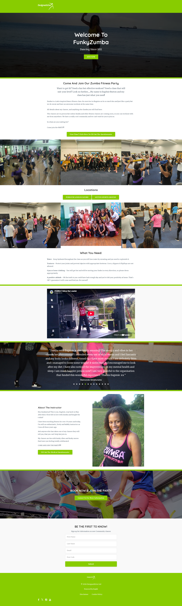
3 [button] (79, 371)
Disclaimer (84, 582)
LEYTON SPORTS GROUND (105, 197)
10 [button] (99, 371)
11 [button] (102, 371)
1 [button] (73, 371)
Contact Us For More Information (91, 486)
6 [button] (88, 371)
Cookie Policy (97, 582)
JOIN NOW (91, 57)
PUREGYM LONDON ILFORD (77, 197)
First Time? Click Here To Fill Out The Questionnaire (91, 134)
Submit (91, 552)
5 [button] (85, 371)
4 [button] (82, 371)
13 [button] (108, 371)
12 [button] (105, 371)
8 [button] (93, 371)
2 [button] (76, 371)
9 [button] (96, 371)
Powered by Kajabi (91, 577)
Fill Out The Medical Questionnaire (55, 440)
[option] (91, 357)
